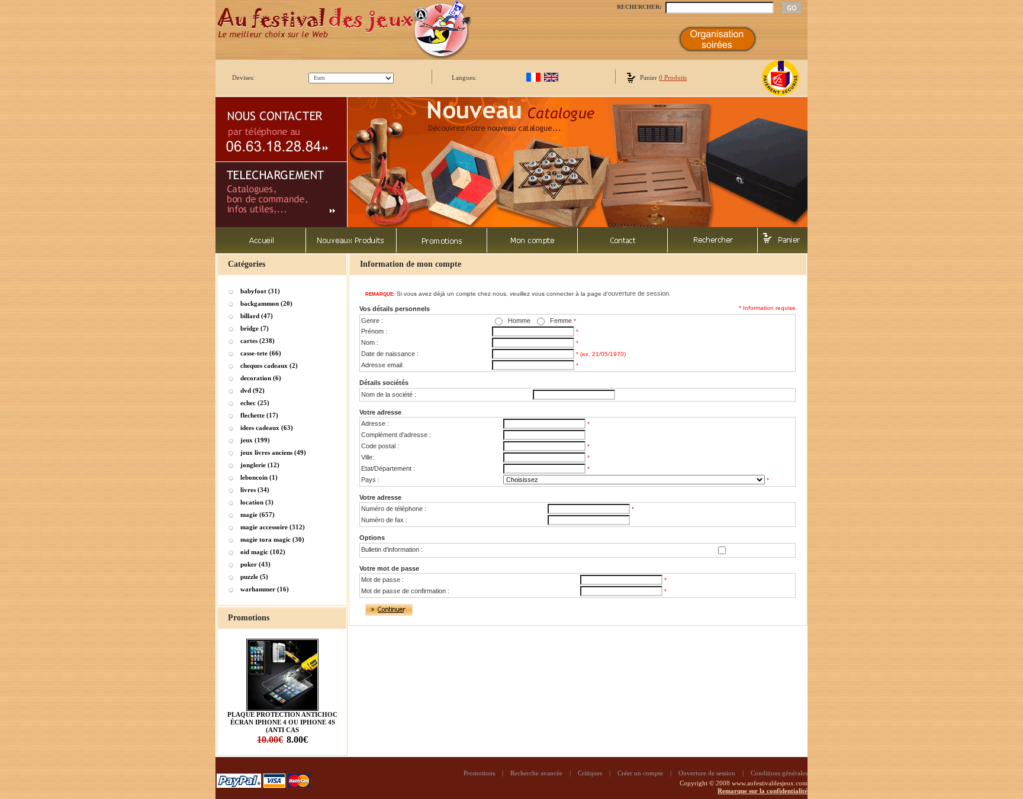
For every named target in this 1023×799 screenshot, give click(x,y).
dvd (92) (252, 390)
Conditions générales (779, 773)
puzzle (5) (254, 576)
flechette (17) (259, 415)
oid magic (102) (262, 551)
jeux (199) (255, 440)
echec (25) (254, 402)
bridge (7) (254, 328)
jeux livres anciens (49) (273, 452)
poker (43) (255, 564)
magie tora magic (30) (272, 539)
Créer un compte (640, 773)
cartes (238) (257, 340)
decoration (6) (260, 377)
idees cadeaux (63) (266, 427)
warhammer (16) (264, 589)
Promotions (479, 773)
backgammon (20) (266, 303)
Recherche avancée (536, 773)
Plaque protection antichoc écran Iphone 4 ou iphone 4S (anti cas (282, 722)
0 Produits (673, 77)
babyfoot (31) (260, 291)
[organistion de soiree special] (717, 49)
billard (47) (256, 315)
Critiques (590, 773)
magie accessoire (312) (272, 526)
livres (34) (254, 489)
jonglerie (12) (259, 464)
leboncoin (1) (259, 477)
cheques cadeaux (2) (269, 365)
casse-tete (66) (260, 353)
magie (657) (257, 514)
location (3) (257, 502)
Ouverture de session (706, 773)
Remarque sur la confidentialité (763, 790)
